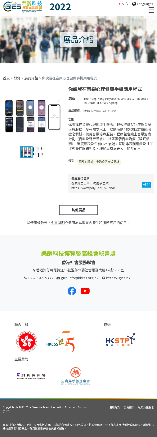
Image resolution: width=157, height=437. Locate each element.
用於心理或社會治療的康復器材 (99, 161)
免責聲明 (129, 407)
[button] (59, 90)
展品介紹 (31, 78)
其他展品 (78, 210)
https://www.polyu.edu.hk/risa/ (93, 188)
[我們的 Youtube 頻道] (85, 291)
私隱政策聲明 (146, 407)
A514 (146, 184)
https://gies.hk (118, 278)
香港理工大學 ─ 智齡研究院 (90, 183)
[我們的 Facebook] (72, 291)
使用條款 (114, 407)
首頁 (6, 78)
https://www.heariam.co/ (99, 110)
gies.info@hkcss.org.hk (79, 278)
